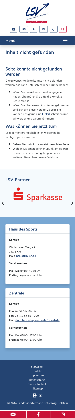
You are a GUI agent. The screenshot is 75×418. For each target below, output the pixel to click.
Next (72, 203)
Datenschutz (37, 379)
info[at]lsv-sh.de (25, 255)
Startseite (37, 366)
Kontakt (37, 370)
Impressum (37, 375)
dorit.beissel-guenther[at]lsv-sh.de (37, 320)
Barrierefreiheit (37, 383)
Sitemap (37, 388)
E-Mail (46, 113)
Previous (3, 203)
